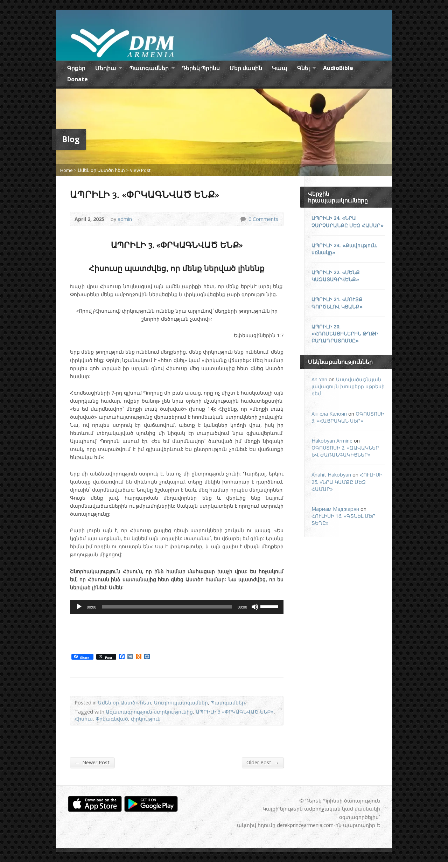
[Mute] (254, 606)
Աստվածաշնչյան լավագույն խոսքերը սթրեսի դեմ (348, 386)
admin (125, 219)
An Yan (319, 379)
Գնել (303, 69)
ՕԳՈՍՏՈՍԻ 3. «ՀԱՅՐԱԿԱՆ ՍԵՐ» (348, 417)
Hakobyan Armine (332, 440)
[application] (177, 607)
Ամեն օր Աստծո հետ (101, 170)
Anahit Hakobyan (331, 474)
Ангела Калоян (329, 413)
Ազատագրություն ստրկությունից (149, 711)
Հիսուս (84, 718)
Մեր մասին (246, 68)
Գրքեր (76, 68)
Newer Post (92, 762)
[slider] (270, 606)
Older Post (262, 762)
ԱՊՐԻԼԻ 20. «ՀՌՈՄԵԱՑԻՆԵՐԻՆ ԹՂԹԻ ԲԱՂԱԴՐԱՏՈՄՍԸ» (345, 333)
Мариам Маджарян (335, 509)
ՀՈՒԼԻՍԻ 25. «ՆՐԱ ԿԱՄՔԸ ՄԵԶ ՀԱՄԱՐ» (347, 481)
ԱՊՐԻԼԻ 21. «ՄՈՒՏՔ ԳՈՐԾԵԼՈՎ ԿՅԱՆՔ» (337, 303)
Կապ (279, 68)
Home (66, 170)
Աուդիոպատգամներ (181, 702)
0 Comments (243, 219)
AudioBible (338, 68)
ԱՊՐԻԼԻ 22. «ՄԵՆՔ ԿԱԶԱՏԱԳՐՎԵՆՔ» (336, 276)
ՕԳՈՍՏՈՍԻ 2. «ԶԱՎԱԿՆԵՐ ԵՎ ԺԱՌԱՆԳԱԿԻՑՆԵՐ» (345, 451)
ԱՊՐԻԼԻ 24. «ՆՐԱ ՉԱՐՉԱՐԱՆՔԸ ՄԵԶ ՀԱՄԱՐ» (348, 221)
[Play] (79, 606)
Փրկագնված (112, 718)
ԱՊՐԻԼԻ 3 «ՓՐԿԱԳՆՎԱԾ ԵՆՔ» (235, 711)
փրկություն (146, 718)
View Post (140, 170)
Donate (77, 79)
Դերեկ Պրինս (201, 68)
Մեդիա (105, 69)
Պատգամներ (149, 69)
